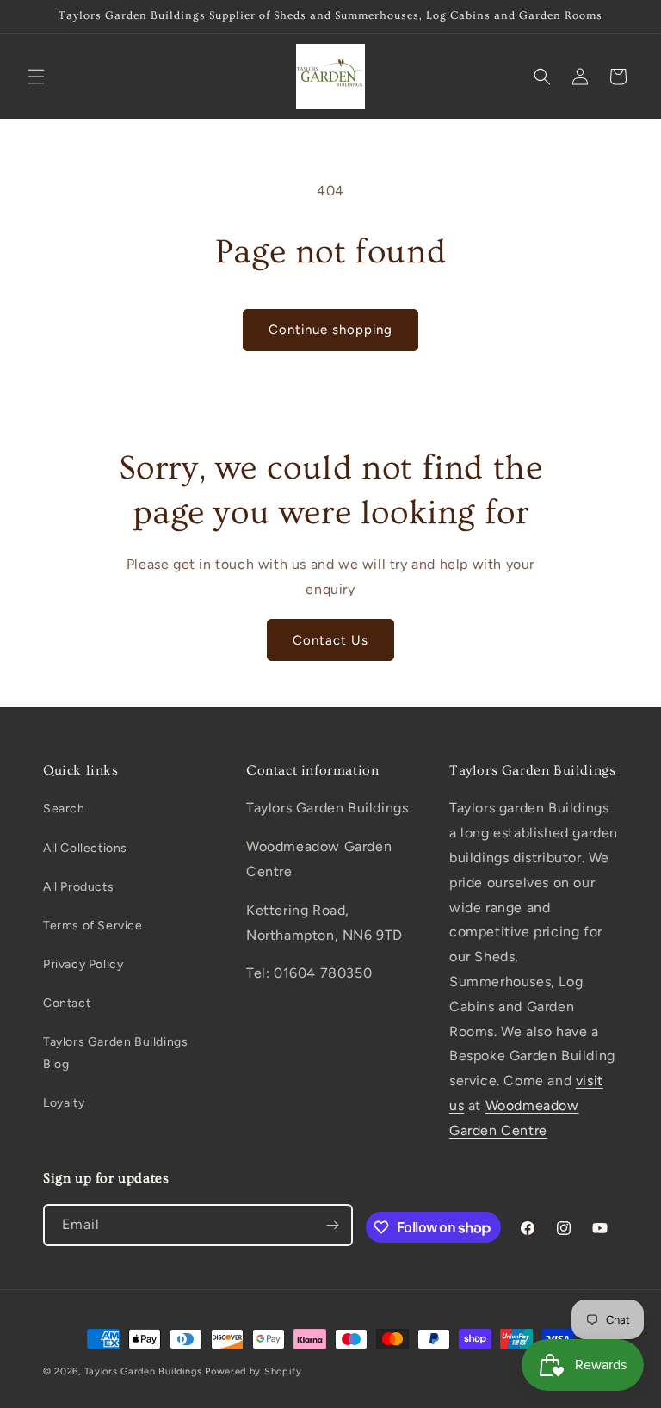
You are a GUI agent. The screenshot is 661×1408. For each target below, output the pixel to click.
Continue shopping (330, 329)
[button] (36, 77)
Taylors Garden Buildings (143, 1371)
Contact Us (330, 640)
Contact (66, 1003)
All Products (78, 887)
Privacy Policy (83, 964)
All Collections (85, 848)
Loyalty (63, 1103)
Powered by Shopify (253, 1371)
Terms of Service (93, 925)
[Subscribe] (332, 1225)
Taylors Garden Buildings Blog (115, 1052)
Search (64, 808)
